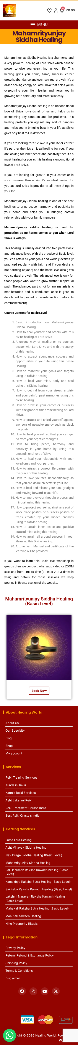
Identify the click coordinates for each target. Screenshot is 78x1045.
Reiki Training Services (21, 777)
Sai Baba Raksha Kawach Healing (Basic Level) (38, 889)
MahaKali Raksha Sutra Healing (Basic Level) (37, 908)
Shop (9, 745)
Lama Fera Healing (18, 840)
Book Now (39, 690)
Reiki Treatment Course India (25, 808)
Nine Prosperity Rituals (21, 923)
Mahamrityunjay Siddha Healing (27, 862)
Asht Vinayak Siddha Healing (26, 847)
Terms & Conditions (19, 970)
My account (13, 753)
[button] (39, 25)
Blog (8, 738)
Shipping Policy (16, 963)
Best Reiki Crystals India (22, 815)
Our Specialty (15, 730)
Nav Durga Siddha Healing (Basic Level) (33, 855)
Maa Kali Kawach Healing (23, 916)
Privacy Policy (15, 948)
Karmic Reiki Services (20, 792)
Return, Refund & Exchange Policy (29, 955)
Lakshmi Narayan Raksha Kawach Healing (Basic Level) (35, 899)
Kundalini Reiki (15, 785)
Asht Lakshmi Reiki (18, 800)
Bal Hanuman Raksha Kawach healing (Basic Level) (36, 872)
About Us (12, 723)
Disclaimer (12, 978)
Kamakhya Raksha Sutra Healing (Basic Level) (38, 881)
